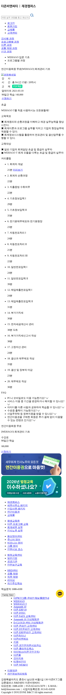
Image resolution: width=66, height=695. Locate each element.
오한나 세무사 (19, 78)
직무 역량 (12, 577)
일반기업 (12, 558)
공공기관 (12, 561)
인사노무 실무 (15, 530)
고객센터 (12, 33)
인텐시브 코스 (15, 549)
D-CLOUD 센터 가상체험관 (28, 622)
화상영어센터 (14, 536)
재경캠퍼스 (13, 502)
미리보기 (18, 170)
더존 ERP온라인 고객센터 (27, 632)
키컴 (16, 642)
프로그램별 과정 (10, 41)
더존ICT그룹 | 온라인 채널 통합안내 (31, 598)
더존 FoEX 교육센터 (24, 616)
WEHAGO (19, 601)
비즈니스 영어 (15, 542)
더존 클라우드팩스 (24, 648)
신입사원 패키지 (16, 508)
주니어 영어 (13, 539)
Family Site (8, 595)
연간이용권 (13, 512)
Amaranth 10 (20, 606)
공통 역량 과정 (9, 48)
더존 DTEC (20, 613)
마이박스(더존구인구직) (27, 652)
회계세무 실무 (15, 527)
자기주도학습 (14, 583)
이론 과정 (6, 45)
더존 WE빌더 (21, 664)
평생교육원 (13, 521)
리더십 (11, 580)
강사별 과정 (7, 38)
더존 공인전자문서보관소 (27, 645)
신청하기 (7, 98)
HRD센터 (12, 570)
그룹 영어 (12, 546)
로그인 (11, 23)
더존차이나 (20, 635)
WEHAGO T (20, 604)
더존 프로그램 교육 (17, 524)
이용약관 (12, 670)
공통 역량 (12, 573)
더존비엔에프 (21, 639)
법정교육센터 (14, 555)
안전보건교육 (14, 564)
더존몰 (17, 655)
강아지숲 (18, 658)
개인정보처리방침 (17, 673)
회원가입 (12, 26)
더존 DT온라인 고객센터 (27, 629)
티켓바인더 (20, 661)
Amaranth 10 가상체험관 (26, 619)
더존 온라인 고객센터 (25, 626)
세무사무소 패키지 (17, 505)
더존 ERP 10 (20, 609)
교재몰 (11, 29)
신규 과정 (6, 51)
